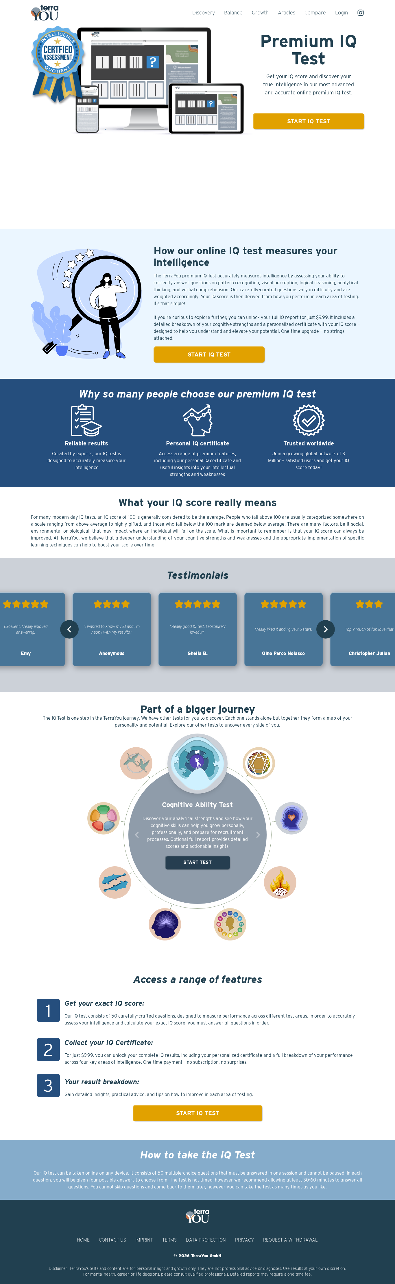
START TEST (197, 862)
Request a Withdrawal (290, 1240)
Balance (233, 13)
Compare (315, 13)
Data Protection (206, 1240)
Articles (286, 13)
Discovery (203, 13)
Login (341, 13)
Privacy (244, 1240)
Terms (169, 1240)
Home (83, 1240)
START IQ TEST (197, 1113)
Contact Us (112, 1240)
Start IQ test (308, 121)
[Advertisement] (197, 183)
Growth (260, 13)
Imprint (144, 1240)
